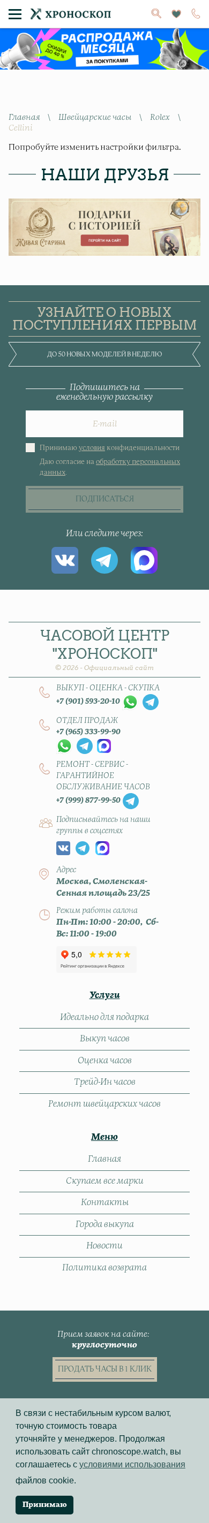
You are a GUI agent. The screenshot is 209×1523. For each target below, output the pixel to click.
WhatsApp (130, 702)
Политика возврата (104, 1267)
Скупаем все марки (105, 1181)
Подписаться (105, 499)
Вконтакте (64, 560)
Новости (104, 1246)
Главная (24, 117)
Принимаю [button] (45, 1505)
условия (92, 448)
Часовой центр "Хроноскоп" (104, 649)
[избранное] (176, 14)
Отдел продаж (87, 721)
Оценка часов (105, 1060)
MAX (144, 560)
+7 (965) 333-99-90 (88, 732)
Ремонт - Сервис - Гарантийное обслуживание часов (103, 776)
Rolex (160, 117)
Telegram (104, 560)
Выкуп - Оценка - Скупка (108, 688)
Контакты (105, 1202)
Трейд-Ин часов (105, 1082)
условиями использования (132, 1464)
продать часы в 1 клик (105, 1369)
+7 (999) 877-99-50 (88, 800)
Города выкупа (105, 1224)
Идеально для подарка (104, 1017)
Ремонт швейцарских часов (104, 1104)
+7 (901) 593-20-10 (88, 701)
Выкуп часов (105, 1038)
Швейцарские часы (94, 117)
